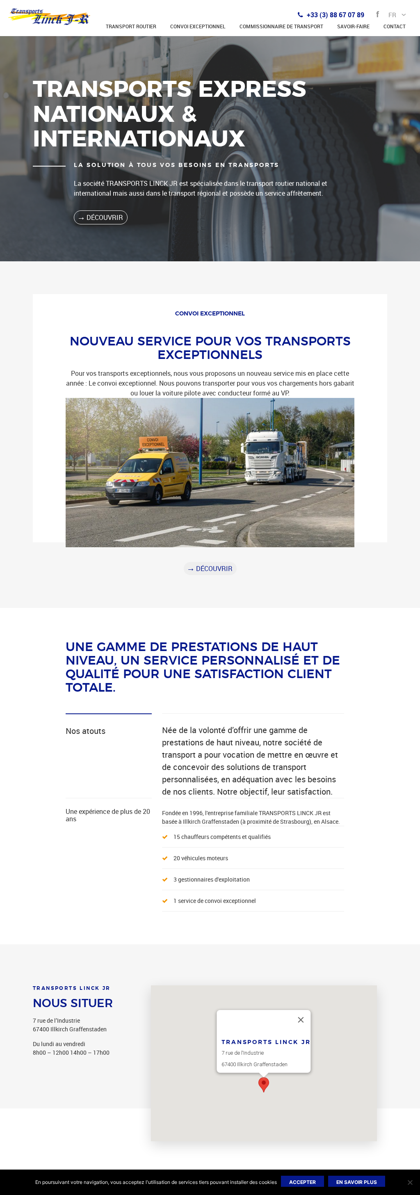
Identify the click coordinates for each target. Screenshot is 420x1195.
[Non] (410, 1182)
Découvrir (105, 217)
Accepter (302, 1182)
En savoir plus (356, 1182)
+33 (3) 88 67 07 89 (334, 14)
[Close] (301, 1020)
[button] (263, 1085)
